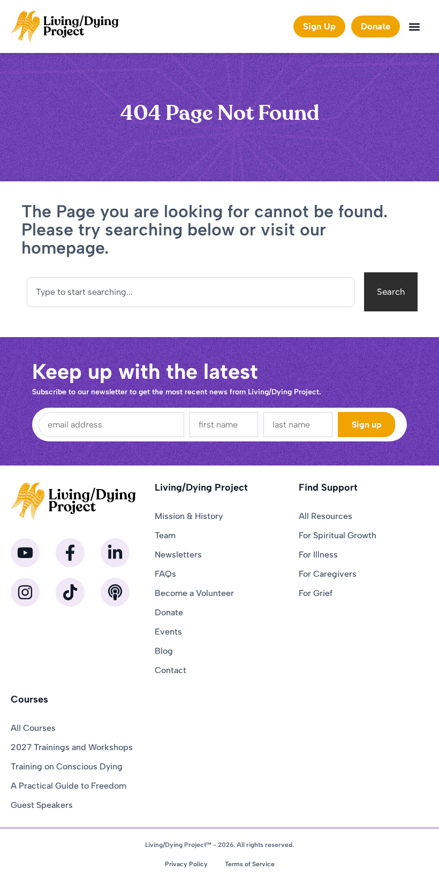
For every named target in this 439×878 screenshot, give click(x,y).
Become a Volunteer (194, 593)
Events (168, 632)
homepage (62, 248)
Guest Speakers (42, 805)
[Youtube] (25, 552)
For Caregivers (328, 574)
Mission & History (189, 516)
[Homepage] (65, 26)
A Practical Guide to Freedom (68, 786)
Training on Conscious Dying (67, 766)
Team (165, 535)
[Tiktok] (70, 592)
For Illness (318, 554)
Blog (164, 651)
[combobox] (190, 292)
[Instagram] (25, 592)
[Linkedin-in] (115, 552)
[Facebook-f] (70, 552)
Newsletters (178, 554)
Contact (170, 670)
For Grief (315, 593)
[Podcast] (115, 592)
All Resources (325, 516)
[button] (414, 26)
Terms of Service (250, 864)
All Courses (33, 728)
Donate (169, 612)
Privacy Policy (186, 864)
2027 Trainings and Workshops (72, 747)
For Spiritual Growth (337, 535)
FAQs (165, 574)
